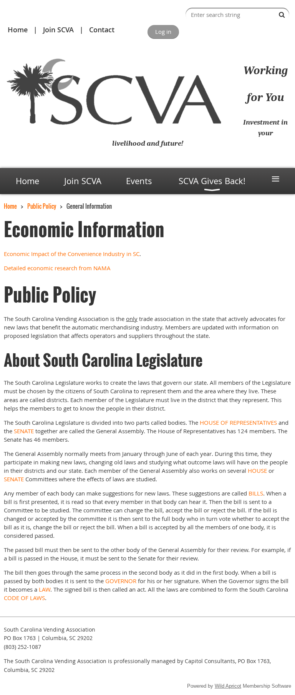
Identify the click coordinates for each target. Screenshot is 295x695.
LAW (44, 589)
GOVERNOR (120, 581)
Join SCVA (58, 29)
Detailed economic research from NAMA (57, 268)
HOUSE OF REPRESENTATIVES (238, 422)
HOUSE (257, 470)
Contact (101, 29)
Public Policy (41, 206)
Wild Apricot (228, 686)
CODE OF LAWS (24, 598)
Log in (163, 31)
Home (18, 29)
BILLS (256, 493)
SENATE (24, 431)
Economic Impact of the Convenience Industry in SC (71, 254)
